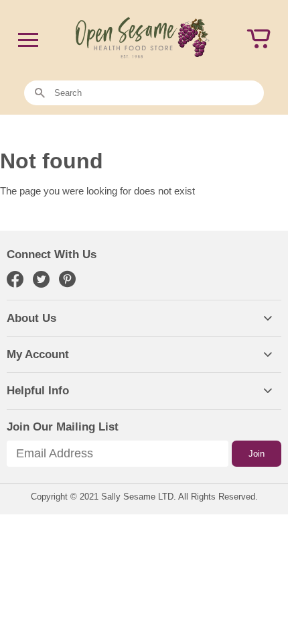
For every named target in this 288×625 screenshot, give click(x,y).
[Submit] (40, 93)
